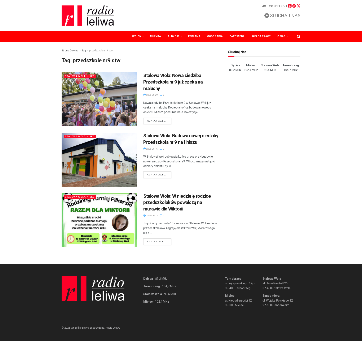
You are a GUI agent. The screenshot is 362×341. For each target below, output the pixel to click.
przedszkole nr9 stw (101, 50)
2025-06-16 (152, 149)
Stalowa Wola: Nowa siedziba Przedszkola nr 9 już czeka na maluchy (173, 82)
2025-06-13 (152, 215)
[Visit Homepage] (88, 15)
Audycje (173, 36)
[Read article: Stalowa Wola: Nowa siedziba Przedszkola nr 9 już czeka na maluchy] (99, 99)
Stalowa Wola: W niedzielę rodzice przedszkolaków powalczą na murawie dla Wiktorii (177, 202)
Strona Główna (70, 50)
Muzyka (155, 36)
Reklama (194, 36)
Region (136, 36)
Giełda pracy (261, 36)
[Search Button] (298, 36)
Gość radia (215, 36)
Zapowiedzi (237, 36)
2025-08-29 (152, 95)
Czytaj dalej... (159, 120)
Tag (84, 50)
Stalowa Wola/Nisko (80, 76)
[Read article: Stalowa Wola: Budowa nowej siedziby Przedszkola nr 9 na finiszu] (99, 160)
